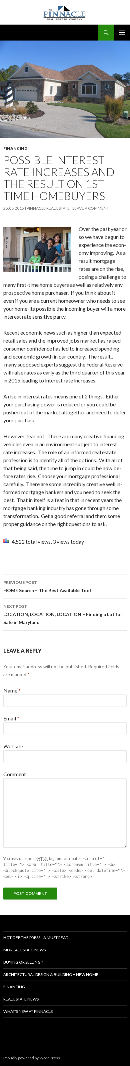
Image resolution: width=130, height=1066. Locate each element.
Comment (14, 774)
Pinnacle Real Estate (48, 208)
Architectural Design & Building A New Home (50, 974)
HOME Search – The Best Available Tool (47, 586)
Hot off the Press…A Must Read (35, 937)
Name (12, 690)
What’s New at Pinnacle (28, 1011)
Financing (15, 148)
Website (13, 746)
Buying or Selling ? (23, 962)
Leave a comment (90, 208)
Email (11, 718)
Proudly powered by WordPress (31, 1057)
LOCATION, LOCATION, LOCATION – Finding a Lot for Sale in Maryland (62, 614)
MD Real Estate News (24, 949)
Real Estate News (21, 999)
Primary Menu (122, 33)
